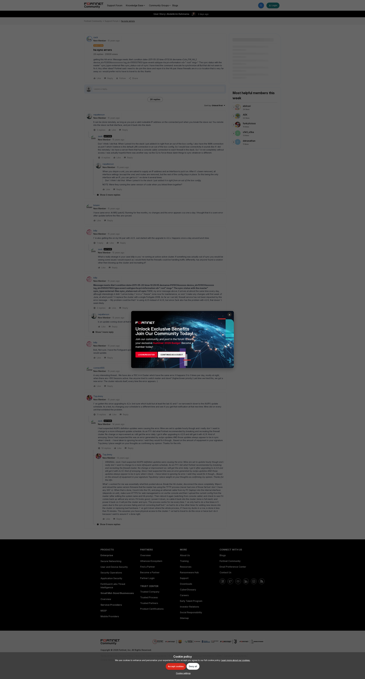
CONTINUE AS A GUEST (172, 354)
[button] (183, 673)
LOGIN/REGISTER (146, 354)
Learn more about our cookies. (235, 660)
